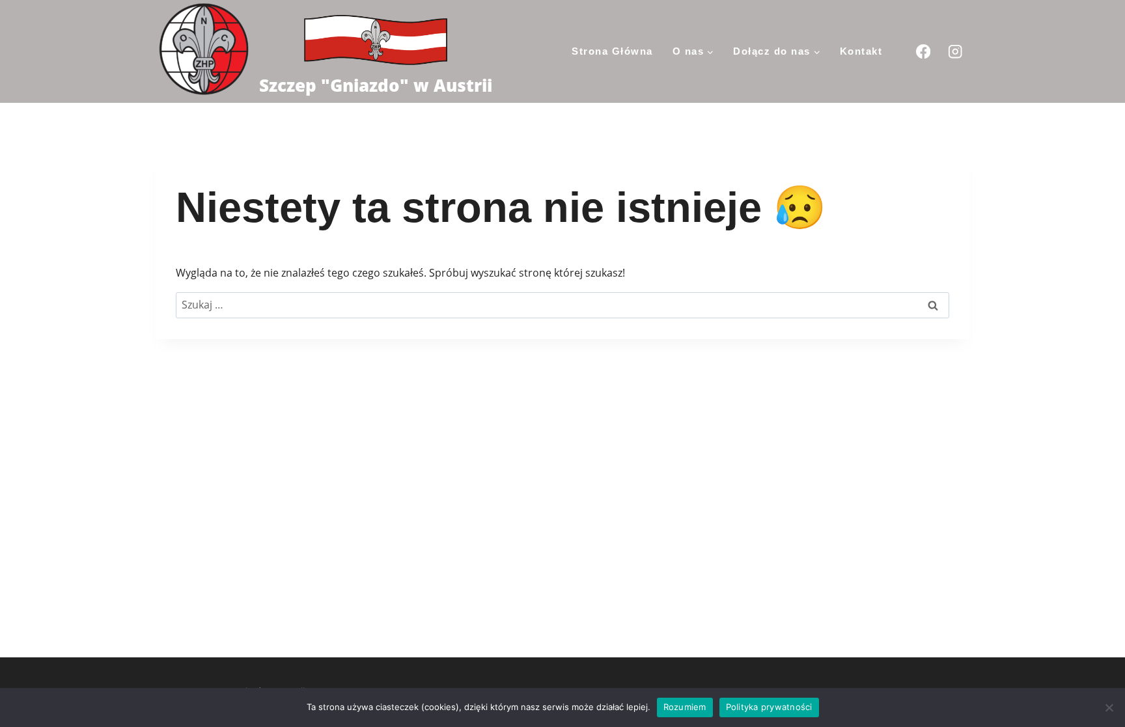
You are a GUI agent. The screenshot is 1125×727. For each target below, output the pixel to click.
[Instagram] (955, 51)
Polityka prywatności (769, 707)
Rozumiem (684, 707)
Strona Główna (612, 51)
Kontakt (861, 51)
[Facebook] (923, 51)
